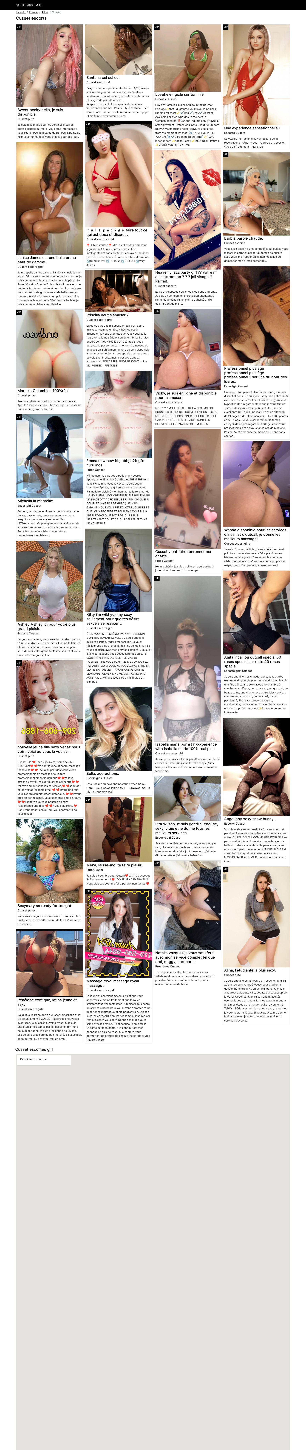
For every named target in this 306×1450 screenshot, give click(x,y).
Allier (45, 12)
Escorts (21, 12)
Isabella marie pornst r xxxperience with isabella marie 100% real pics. (186, 746)
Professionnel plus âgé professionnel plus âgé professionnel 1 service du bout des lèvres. (255, 375)
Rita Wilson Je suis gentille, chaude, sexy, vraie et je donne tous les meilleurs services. (186, 828)
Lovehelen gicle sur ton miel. (180, 94)
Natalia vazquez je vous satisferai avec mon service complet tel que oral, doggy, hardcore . (185, 957)
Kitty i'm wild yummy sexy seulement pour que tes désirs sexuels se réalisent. (113, 619)
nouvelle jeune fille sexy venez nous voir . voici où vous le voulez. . (49, 749)
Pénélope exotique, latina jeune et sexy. (47, 1002)
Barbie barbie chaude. (243, 238)
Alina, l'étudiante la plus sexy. (250, 970)
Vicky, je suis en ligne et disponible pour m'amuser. (186, 395)
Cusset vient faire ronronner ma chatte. (183, 553)
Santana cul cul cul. (103, 77)
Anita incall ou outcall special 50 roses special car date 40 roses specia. (252, 661)
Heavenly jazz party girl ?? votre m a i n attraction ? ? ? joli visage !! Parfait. (185, 276)
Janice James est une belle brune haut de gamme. (47, 259)
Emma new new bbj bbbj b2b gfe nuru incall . (115, 462)
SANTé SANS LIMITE (29, 5)
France (33, 12)
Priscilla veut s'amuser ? (107, 315)
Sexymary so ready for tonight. (45, 905)
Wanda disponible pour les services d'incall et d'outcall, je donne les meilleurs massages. (255, 534)
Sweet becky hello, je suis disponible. (40, 112)
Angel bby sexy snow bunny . (250, 819)
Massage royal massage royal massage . (112, 983)
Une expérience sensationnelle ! (252, 128)
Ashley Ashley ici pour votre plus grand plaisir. (47, 626)
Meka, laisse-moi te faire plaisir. (114, 865)
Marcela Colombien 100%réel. (44, 390)
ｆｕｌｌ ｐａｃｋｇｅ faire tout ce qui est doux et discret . (116, 232)
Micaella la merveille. (36, 501)
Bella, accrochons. (102, 773)
